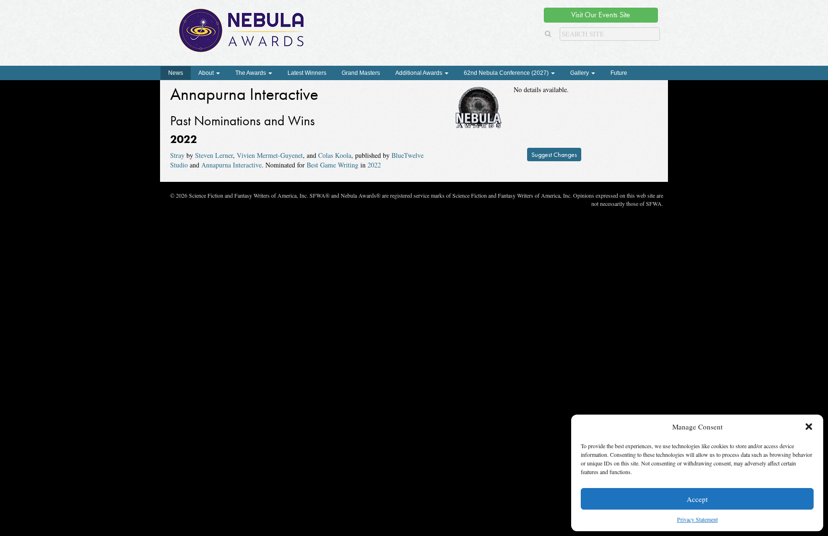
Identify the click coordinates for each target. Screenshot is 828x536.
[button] (809, 426)
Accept (697, 499)
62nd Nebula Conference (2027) (507, 73)
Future (618, 73)
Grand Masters (361, 73)
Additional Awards (419, 73)
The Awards (251, 73)
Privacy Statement (697, 519)
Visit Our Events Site (600, 15)
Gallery (580, 73)
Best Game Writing (332, 164)
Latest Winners (307, 73)
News (175, 73)
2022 (374, 164)
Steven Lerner (214, 155)
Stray (177, 155)
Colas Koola (334, 155)
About (206, 73)
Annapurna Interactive (231, 164)
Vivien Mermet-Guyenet (270, 155)
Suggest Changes (554, 154)
